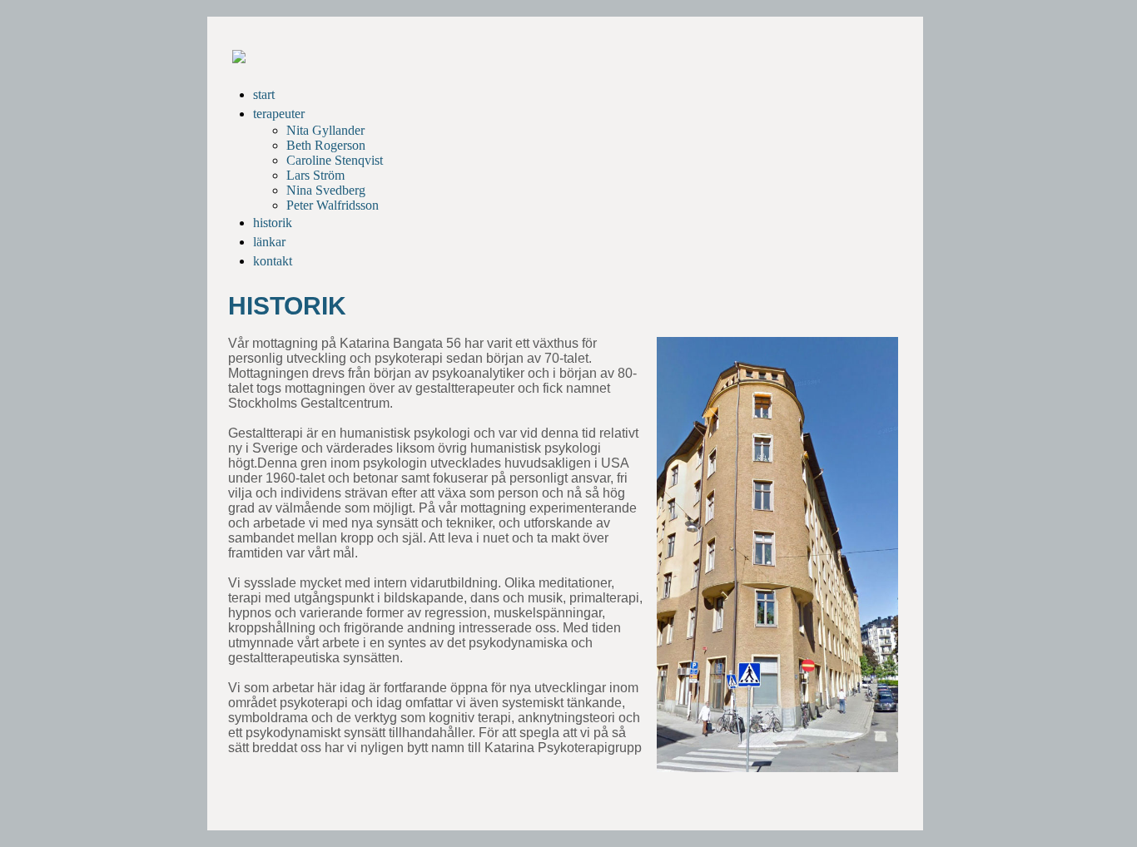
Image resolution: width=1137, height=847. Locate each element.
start (264, 94)
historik (272, 222)
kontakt (272, 261)
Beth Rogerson (325, 145)
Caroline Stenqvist (334, 160)
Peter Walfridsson (332, 205)
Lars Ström (315, 175)
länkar (269, 242)
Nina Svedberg (325, 190)
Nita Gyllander (325, 130)
